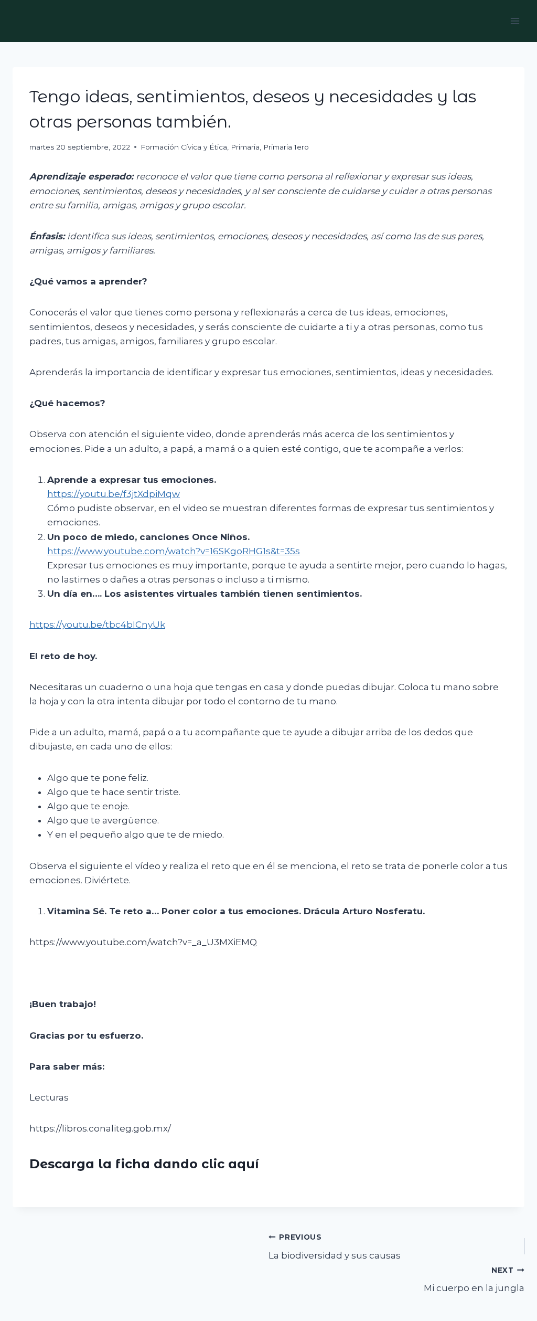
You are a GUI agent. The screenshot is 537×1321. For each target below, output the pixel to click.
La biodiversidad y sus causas (334, 1247)
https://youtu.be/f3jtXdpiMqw (113, 494)
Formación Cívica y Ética (184, 147)
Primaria (245, 147)
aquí (243, 1163)
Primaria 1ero (286, 147)
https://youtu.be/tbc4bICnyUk (97, 624)
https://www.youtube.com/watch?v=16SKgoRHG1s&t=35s (173, 551)
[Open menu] (514, 21)
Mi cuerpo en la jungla (474, 1280)
